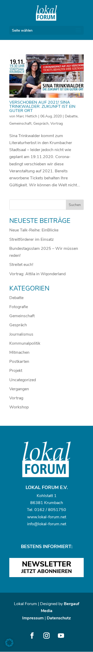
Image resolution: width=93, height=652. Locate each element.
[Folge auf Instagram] (46, 635)
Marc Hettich (26, 116)
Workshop (19, 407)
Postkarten (19, 361)
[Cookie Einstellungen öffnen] (9, 645)
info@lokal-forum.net (46, 524)
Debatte (71, 116)
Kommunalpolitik (24, 343)
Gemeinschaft (20, 123)
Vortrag (56, 123)
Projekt (15, 370)
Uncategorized (22, 380)
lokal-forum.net (52, 517)
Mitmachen (19, 352)
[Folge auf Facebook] (32, 635)
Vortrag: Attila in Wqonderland (37, 274)
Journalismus (21, 334)
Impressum (33, 618)
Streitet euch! (21, 264)
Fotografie (18, 307)
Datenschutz (59, 618)
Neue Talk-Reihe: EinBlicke (33, 230)
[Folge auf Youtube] (61, 635)
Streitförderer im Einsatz (31, 239)
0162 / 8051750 (50, 510)
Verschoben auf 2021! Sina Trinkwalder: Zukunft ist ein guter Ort (42, 107)
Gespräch (41, 123)
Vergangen (19, 389)
